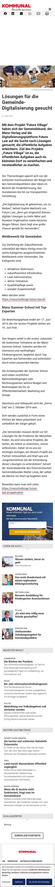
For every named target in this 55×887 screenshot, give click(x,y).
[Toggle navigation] (50, 9)
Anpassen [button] (6, 882)
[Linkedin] (12, 13)
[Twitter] (21, 13)
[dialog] (27, 875)
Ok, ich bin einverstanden (39, 882)
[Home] (17, 9)
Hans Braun (25, 566)
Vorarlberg (21, 574)
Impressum (12, 861)
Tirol (6, 761)
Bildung (19, 556)
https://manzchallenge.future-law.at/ (24, 299)
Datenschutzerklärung (31, 861)
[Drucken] (47, 13)
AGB (3, 861)
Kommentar (9, 658)
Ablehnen (19, 882)
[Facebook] (5, 13)
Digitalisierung (11, 786)
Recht (7, 681)
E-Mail (11, 523)
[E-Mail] (38, 13)
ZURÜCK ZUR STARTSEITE (27, 835)
